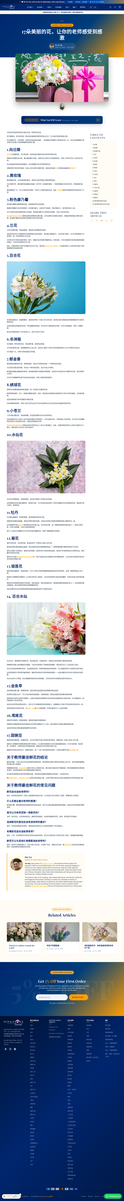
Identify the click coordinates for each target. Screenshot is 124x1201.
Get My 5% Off (62, 617)
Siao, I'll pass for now (62, 620)
